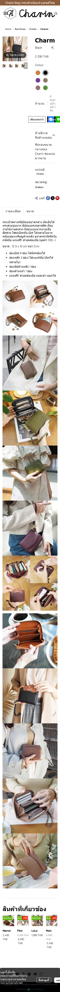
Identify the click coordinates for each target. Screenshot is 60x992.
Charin (40, 174)
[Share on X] (53, 198)
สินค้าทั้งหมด (20, 29)
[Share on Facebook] (48, 198)
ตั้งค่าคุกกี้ (43, 980)
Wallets (33, 29)
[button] (56, 13)
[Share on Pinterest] (57, 198)
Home (8, 29)
